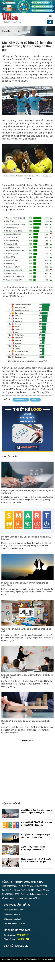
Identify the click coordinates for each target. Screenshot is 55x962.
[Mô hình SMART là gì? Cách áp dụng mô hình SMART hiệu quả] (27, 521)
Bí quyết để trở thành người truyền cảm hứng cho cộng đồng (25, 584)
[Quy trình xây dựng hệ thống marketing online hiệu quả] (27, 613)
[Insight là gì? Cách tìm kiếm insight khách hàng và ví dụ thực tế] (27, 474)
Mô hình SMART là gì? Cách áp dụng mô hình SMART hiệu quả (27, 538)
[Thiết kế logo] (27, 429)
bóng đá (35, 400)
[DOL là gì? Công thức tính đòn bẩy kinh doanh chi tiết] (27, 705)
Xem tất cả (26, 740)
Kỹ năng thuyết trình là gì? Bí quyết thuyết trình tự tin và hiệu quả (27, 676)
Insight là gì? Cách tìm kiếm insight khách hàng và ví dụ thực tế (27, 491)
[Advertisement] (27, 773)
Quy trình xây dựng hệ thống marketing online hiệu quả (26, 630)
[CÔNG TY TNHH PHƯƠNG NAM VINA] (11, 16)
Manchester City (21, 400)
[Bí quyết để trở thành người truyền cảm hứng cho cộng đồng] (27, 567)
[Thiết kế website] (27, 6)
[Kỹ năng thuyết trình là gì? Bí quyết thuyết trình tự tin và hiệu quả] (27, 659)
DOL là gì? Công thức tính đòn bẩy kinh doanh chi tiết (25, 722)
